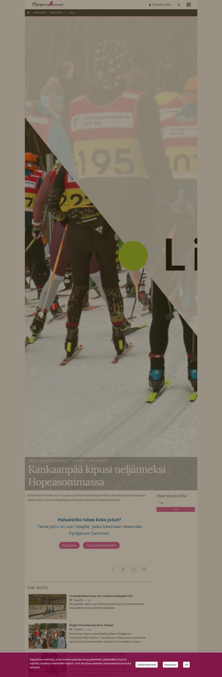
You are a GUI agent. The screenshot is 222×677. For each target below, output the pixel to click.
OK (186, 664)
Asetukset (170, 664)
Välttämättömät (146, 664)
